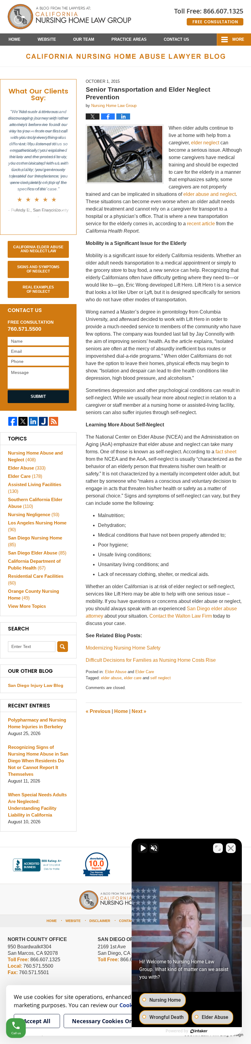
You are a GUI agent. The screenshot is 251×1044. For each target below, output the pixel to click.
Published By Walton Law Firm (208, 14)
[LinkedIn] (33, 421)
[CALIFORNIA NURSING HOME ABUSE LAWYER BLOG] (125, 56)
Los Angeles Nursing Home (37, 526)
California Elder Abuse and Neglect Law (38, 249)
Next (139, 711)
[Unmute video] (143, 848)
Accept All (37, 1021)
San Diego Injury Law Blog (35, 685)
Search (62, 646)
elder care (132, 678)
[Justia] (43, 421)
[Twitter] (23, 421)
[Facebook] (13, 421)
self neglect (160, 678)
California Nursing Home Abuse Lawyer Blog (69, 17)
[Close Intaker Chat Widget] (231, 848)
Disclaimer (99, 921)
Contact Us (176, 39)
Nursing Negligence (33, 514)
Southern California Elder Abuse (35, 503)
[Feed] (53, 421)
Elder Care (144, 671)
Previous (98, 711)
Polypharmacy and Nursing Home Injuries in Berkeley (37, 723)
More (238, 39)
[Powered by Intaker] (199, 1031)
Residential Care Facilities (35, 579)
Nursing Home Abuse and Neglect (35, 456)
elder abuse (111, 678)
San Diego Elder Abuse (37, 552)
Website (47, 39)
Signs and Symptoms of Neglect (38, 269)
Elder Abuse (115, 671)
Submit (38, 396)
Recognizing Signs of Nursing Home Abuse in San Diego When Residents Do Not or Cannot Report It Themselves (38, 761)
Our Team (83, 39)
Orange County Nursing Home (33, 594)
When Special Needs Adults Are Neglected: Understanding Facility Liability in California (37, 804)
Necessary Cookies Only (105, 1021)
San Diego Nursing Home (35, 541)
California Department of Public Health (34, 564)
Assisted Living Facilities (34, 488)
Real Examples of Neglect (38, 289)
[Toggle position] (218, 848)
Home (15, 39)
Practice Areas (129, 39)
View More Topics (27, 606)
